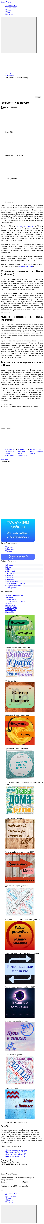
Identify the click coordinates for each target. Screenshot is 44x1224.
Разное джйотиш (11, 581)
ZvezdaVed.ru (6, 2)
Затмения (4, 459)
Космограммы (10, 599)
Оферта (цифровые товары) (16, 1150)
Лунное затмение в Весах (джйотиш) (22, 452)
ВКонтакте (9, 549)
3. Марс (8, 569)
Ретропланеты (10, 610)
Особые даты (10, 606)
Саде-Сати (9, 612)
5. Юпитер (9, 573)
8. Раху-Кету (10, 579)
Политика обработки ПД (15, 1152)
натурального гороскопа (25, 226)
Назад (38, 97)
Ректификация (11, 608)
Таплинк (8, 551)
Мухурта (8, 604)
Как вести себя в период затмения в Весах (36, 451)
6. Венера (9, 575)
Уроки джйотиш (11, 588)
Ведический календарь (14, 595)
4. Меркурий (10, 571)
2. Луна (8, 567)
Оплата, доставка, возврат (15, 1156)
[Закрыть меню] (19, 1214)
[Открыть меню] (19, 44)
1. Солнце (9, 565)
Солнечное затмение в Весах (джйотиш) (9, 452)
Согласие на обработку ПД (15, 1154)
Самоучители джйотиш (14, 586)
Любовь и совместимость (15, 601)
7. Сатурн (9, 577)
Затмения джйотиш (25, 266)
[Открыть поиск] (19, 26)
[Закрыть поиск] (2, 1190)
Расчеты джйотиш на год (15, 583)
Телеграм (9, 547)
